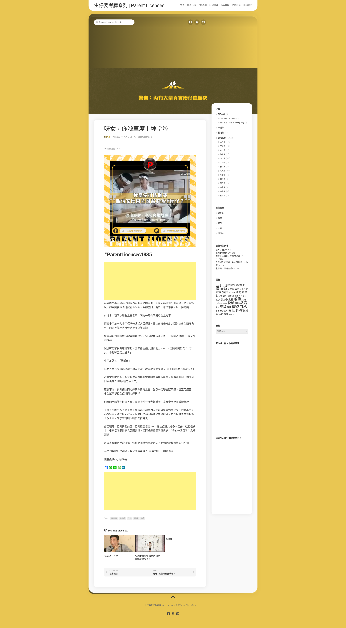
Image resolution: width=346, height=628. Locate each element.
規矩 (222, 311)
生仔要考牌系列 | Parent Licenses (129, 5)
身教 (239, 310)
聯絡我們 (247, 5)
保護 (238, 285)
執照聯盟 (213, 5)
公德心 (242, 289)
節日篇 (222, 183)
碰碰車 (221, 233)
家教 (230, 299)
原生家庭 (232, 293)
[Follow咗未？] (197, 22)
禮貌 (235, 307)
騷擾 (142, 518)
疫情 (229, 307)
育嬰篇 (222, 191)
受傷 (238, 292)
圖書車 (114, 518)
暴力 (217, 307)
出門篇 (107, 137)
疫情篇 (222, 175)
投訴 (231, 303)
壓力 (236, 296)
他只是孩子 (231, 285)
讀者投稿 (191, 5)
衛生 (217, 311)
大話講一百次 (111, 556)
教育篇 (222, 167)
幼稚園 (218, 303)
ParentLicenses (144, 137)
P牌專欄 (203, 5)
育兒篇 (222, 187)
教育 (243, 303)
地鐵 (229, 296)
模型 (220, 223)
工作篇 (222, 163)
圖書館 (122, 518)
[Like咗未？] (190, 22)
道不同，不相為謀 (224, 268)
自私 (243, 306)
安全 (244, 296)
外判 (240, 296)
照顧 (222, 307)
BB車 (217, 285)
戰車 (220, 218)
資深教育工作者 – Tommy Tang (232, 123)
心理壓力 (224, 303)
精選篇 (221, 132)
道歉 (221, 314)
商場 (220, 296)
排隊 (237, 303)
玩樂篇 (222, 171)
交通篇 (222, 146)
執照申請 (225, 5)
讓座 (225, 311)
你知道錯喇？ (222, 253)
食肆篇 (222, 196)
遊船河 (221, 213)
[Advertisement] (173, 48)
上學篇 (222, 142)
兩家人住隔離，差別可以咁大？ (230, 256)
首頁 (182, 5)
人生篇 (222, 150)
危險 (225, 292)
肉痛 (220, 228)
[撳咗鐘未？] (203, 22)
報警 (232, 296)
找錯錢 (168, 539)
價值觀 (221, 288)
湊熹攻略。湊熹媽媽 (228, 118)
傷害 (242, 285)
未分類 (221, 127)
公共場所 (231, 289)
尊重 (136, 518)
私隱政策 (236, 5)
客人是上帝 (222, 299)
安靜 (130, 518)
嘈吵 (224, 295)
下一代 (222, 285)
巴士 (244, 300)
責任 (231, 310)
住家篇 (222, 154)
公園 (237, 289)
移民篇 (222, 179)
